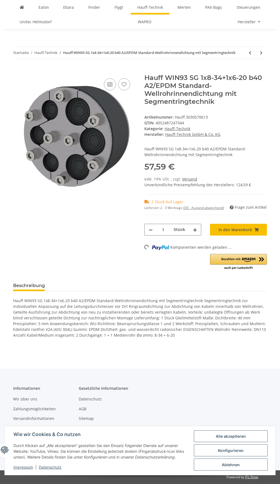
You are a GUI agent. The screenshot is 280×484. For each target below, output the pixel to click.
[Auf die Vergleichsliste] (110, 84)
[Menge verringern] (151, 229)
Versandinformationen (33, 418)
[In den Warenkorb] (17, 71)
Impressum (23, 467)
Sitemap (86, 418)
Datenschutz (90, 399)
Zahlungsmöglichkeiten (34, 408)
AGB (82, 408)
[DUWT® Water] (22, 7)
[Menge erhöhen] (195, 229)
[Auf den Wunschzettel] (124, 84)
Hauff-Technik (177, 128)
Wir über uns (25, 399)
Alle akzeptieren (231, 436)
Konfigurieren (231, 450)
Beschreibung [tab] (29, 285)
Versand (189, 179)
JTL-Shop (251, 477)
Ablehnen (231, 464)
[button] (238, 262)
